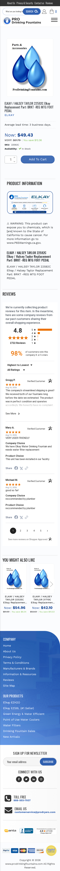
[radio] (43, 330)
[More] (54, 18)
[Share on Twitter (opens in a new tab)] (21, 468)
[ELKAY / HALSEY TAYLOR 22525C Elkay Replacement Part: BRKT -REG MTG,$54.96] (14, 578)
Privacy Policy (12, 657)
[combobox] (21, 11)
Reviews (49, 3)
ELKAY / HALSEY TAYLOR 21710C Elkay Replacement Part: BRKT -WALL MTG (42, 599)
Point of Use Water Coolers (21, 719)
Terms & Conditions (16, 662)
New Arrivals (11, 736)
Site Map (9, 685)
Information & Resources (19, 674)
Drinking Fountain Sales (19, 731)
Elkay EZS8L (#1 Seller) (18, 708)
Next (51, 584)
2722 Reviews (20, 343)
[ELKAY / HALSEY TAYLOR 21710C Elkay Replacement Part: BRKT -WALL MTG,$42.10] (42, 578)
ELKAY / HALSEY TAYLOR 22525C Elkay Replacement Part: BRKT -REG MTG (14, 599)
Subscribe (48, 762)
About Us (11, 3)
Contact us (39, 3)
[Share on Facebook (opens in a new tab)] (16, 468)
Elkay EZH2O (11, 702)
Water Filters (11, 725)
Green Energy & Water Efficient (23, 713)
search (29, 11)
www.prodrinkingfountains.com (24, 863)
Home (7, 645)
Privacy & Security (25, 3)
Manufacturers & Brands (19, 668)
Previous (6, 584)
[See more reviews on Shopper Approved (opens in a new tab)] (26, 468)
